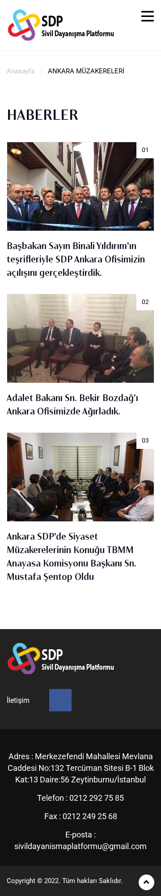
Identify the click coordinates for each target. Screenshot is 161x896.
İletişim (18, 700)
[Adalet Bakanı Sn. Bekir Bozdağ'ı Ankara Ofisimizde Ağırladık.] (80, 349)
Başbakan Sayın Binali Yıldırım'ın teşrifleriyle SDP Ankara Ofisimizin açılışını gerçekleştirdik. (76, 260)
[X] (60, 700)
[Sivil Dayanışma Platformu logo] (63, 25)
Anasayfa (20, 71)
